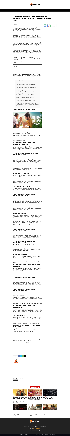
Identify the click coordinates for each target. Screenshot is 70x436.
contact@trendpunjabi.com (36, 428)
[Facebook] (19, 356)
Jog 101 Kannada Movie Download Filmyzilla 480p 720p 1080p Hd (20, 412)
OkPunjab (15, 292)
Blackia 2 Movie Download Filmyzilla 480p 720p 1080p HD (49, 412)
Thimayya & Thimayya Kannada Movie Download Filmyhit (25, 93)
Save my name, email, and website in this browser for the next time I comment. (24, 378)
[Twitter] (21, 356)
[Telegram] (37, 430)
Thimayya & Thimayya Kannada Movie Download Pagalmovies (26, 90)
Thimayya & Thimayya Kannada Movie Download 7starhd (25, 94)
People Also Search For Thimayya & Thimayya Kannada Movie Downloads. (28, 104)
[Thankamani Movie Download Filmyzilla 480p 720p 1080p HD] (35, 407)
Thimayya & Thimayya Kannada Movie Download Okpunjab (25, 100)
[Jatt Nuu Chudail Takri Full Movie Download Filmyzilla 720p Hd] (35, 392)
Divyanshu (15, 20)
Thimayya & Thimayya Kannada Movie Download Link (24, 101)
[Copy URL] (25, 356)
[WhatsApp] (23, 356)
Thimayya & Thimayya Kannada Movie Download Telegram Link (26, 87)
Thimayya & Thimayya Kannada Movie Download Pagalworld (26, 84)
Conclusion (19, 105)
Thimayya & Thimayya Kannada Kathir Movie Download (25, 97)
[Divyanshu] (16, 361)
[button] (56, 5)
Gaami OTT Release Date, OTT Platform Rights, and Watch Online (48, 398)
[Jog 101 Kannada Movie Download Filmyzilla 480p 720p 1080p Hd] (20, 407)
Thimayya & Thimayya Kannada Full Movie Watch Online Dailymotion (27, 88)
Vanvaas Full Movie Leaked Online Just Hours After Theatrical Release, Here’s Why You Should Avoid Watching (20, 398)
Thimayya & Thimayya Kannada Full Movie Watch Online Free (26, 103)
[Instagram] (33, 430)
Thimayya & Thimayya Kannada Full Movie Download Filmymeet (26, 91)
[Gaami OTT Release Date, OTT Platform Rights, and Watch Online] (50, 392)
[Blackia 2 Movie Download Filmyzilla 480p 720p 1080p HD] (50, 407)
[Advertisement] (27, 348)
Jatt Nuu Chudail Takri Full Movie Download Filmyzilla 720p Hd (35, 398)
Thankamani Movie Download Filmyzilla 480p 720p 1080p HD (34, 412)
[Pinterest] (35, 430)
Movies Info (15, 396)
